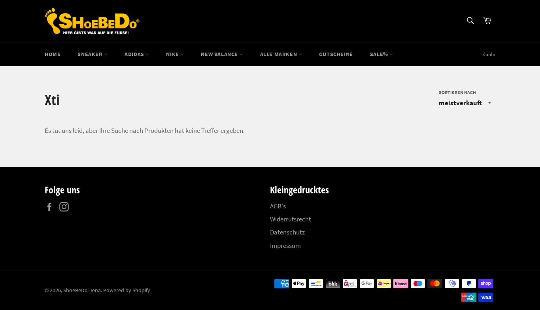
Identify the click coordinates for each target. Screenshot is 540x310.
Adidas (135, 54)
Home (52, 54)
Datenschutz (287, 232)
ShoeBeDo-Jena (82, 290)
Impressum (285, 245)
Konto (488, 54)
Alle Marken (279, 54)
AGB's (278, 206)
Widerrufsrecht (290, 219)
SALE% (380, 54)
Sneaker (90, 54)
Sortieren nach (457, 92)
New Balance (220, 54)
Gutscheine (336, 54)
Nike (173, 54)
